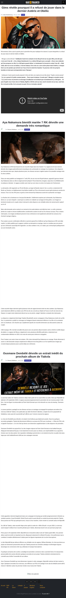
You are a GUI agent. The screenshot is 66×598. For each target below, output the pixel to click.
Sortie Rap (28, 360)
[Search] (64, 2)
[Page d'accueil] (32, 2)
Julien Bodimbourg (8, 14)
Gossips (27, 129)
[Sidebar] (2, 2)
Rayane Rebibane (12, 129)
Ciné (23, 14)
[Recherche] (63, 2)
